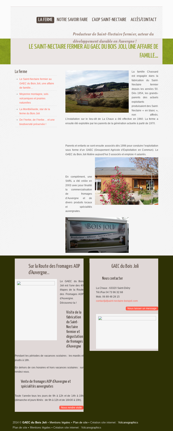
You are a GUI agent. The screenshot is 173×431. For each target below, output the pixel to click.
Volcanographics (128, 422)
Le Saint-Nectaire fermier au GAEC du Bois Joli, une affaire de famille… (36, 83)
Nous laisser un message (142, 308)
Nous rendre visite (71, 407)
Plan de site (80, 422)
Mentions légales (60, 422)
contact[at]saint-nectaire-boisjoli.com (117, 300)
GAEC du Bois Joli (34, 422)
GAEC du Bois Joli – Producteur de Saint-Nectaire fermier (37, 26)
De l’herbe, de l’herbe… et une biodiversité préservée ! (37, 121)
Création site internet (66, 427)
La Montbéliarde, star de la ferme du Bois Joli (34, 111)
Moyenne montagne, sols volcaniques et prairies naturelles (33, 98)
